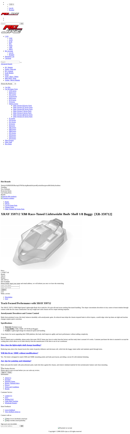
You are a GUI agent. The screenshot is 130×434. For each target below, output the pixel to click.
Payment (7, 379)
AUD (11, 40)
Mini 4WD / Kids (10, 78)
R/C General (9, 71)
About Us (8, 378)
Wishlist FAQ (9, 399)
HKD (11, 49)
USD (10, 38)
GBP (10, 47)
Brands (7, 389)
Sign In (4, 372)
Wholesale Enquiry (11, 403)
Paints (7, 75)
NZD (10, 45)
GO (22, 23)
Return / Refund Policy (12, 383)
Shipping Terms (10, 381)
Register (11, 10)
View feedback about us (12, 412)
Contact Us (8, 396)
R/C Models (9, 67)
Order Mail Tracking (11, 401)
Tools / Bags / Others (11, 76)
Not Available (5, 281)
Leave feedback (10, 410)
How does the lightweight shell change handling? (21, 345)
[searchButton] (21, 62)
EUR (10, 42)
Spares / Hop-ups (10, 69)
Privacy (7, 385)
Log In (11, 8)
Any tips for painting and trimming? (16, 361)
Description (8, 297)
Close (9, 372)
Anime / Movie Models (12, 80)
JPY (10, 44)
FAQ (6, 299)
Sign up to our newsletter (9, 424)
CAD (6, 36)
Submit (4, 290)
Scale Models (9, 73)
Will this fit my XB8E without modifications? (19, 353)
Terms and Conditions (12, 387)
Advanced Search (6, 64)
